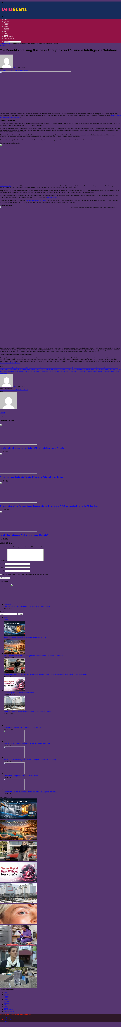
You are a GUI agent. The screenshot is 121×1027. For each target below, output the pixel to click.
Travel (6, 35)
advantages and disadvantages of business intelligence (16, 368)
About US (7, 1021)
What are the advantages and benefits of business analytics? (66, 371)
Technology (7, 43)
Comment (3, 560)
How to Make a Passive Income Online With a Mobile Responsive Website (32, 448)
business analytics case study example (85, 368)
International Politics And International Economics (22, 727)
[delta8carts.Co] (14, 13)
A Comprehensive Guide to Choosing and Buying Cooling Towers (27, 711)
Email (2, 567)
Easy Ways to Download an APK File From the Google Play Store (27, 743)
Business (6, 21)
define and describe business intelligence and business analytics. (30, 369)
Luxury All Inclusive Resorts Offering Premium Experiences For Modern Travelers (33, 656)
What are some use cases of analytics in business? (33, 371)
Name (2, 564)
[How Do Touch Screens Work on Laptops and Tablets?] (18, 531)
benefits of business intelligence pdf (62, 368)
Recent (6, 617)
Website (2, 571)
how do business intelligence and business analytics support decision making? (72, 369)
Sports (6, 31)
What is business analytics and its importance (97, 371)
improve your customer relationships (36, 200)
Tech (5, 33)
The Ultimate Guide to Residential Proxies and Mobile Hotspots (27, 606)
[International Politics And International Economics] (14, 725)
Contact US (7, 1018)
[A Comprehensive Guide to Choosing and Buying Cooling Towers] (14, 709)
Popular (6, 619)
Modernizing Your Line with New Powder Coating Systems (25, 637)
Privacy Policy (8, 1019)
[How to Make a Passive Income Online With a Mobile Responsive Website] (18, 444)
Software (6, 30)
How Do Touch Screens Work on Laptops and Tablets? (24, 535)
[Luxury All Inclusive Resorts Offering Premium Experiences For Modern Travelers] (14, 653)
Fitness (6, 24)
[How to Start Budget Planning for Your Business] (14, 773)
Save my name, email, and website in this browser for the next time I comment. (25, 574)
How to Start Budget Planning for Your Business (21, 776)
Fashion (6, 23)
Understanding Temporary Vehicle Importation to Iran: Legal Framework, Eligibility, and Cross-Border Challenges (45, 674)
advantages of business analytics (42, 368)
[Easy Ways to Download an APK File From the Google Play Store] (14, 741)
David (15, 67)
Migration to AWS (52, 197)
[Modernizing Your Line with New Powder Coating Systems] (14, 635)
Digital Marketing (9, 38)
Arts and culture (8, 36)
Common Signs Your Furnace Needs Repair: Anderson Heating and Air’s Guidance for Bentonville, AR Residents (49, 506)
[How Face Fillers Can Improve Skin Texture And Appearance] (18, 924)
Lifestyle (6, 28)
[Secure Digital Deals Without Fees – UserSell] (14, 690)
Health (6, 26)
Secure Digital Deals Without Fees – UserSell (20, 693)
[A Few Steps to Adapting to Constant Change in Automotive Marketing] (18, 473)
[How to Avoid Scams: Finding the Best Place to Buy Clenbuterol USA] (18, 966)
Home (5, 19)
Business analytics (5, 186)
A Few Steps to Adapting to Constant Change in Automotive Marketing (31, 477)
